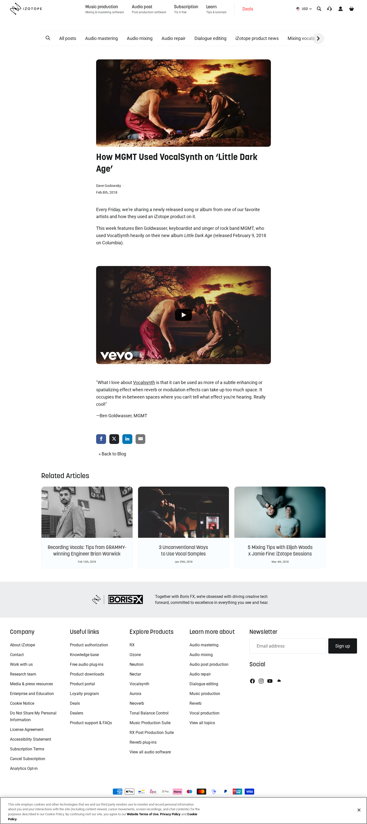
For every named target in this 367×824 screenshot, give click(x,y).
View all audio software (150, 752)
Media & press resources (31, 684)
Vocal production (204, 713)
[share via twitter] (114, 439)
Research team (23, 674)
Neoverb (137, 703)
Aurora (135, 693)
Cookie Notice (22, 703)
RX (132, 645)
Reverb (195, 703)
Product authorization (89, 645)
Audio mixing (140, 38)
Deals (75, 703)
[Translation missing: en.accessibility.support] (329, 8)
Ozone (135, 654)
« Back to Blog (112, 453)
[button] (48, 38)
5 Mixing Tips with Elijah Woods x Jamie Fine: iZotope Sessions (280, 550)
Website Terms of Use (143, 814)
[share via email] (141, 439)
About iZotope (22, 645)
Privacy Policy (170, 814)
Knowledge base (84, 654)
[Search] (319, 8)
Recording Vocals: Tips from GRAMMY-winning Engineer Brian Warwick (87, 550)
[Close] (359, 810)
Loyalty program (84, 693)
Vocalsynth (139, 684)
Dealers (76, 713)
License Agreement (26, 729)
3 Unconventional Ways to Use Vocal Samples (183, 550)
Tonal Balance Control (149, 713)
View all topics (202, 722)
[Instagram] (261, 681)
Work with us (21, 664)
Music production (204, 693)
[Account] (340, 8)
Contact (17, 654)
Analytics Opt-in (24, 768)
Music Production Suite (150, 722)
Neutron (137, 664)
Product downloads (87, 674)
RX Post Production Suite (152, 732)
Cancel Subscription (27, 758)
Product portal (82, 684)
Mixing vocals (301, 38)
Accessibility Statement (30, 739)
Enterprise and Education (32, 693)
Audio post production (208, 664)
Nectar (135, 674)
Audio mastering (101, 38)
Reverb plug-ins (143, 742)
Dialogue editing (210, 38)
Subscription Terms (27, 749)
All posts (67, 38)
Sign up (342, 646)
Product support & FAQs (91, 722)
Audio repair (173, 38)
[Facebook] (252, 681)
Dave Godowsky (109, 186)
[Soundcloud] (279, 681)
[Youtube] (270, 681)
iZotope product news (257, 38)
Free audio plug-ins (86, 664)
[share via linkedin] (127, 439)
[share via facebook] (101, 439)
